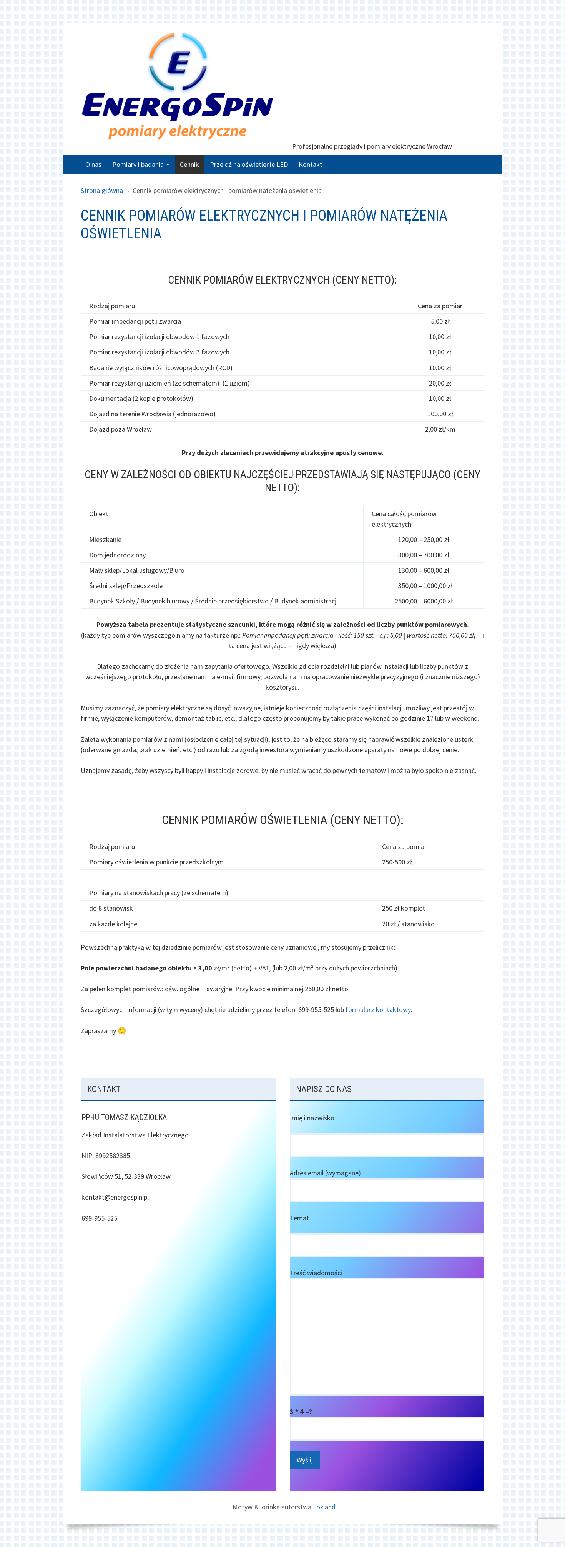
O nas (93, 164)
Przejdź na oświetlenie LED (249, 164)
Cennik (189, 164)
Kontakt (310, 164)
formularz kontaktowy (378, 1009)
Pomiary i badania (138, 164)
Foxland (324, 1506)
